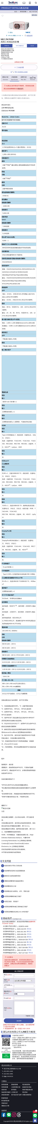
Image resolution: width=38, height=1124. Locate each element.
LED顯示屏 (14, 1092)
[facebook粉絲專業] (3, 1116)
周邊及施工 (4, 1103)
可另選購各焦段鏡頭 (7, 59)
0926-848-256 (21, 934)
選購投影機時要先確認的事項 (14, 881)
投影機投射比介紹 (10, 886)
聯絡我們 (20, 88)
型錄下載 (33, 78)
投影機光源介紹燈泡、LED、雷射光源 (16, 891)
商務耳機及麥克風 (27, 1089)
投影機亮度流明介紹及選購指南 (14, 871)
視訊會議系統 (26, 1084)
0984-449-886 (21, 945)
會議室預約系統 (26, 1087)
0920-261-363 (21, 931)
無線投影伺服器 (6, 1092)
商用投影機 (4, 1087)
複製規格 (34, 15)
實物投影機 (14, 1084)
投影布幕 (4, 1089)
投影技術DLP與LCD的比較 (13, 865)
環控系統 (24, 1092)
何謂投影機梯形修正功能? (12, 896)
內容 (5, 1008)
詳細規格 (14, 78)
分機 (15, 994)
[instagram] (14, 1116)
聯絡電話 (7, 991)
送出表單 (19, 1021)
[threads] (19, 1116)
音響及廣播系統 (26, 1094)
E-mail (6, 998)
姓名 (5, 974)
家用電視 (13, 1089)
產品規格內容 (16, 95)
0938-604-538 (21, 937)
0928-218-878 (21, 929)
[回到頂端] (35, 1120)
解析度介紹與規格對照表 (12, 876)
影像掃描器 (4, 1098)
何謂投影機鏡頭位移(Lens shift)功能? (16, 912)
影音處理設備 (5, 1100)
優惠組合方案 (5, 1105)
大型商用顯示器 (15, 1087)
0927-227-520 (23, 953)
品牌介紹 (24, 78)
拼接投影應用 (5, 1094)
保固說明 (29, 35)
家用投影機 (4, 1084)
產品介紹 (5, 78)
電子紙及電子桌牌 (16, 1094)
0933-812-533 (21, 942)
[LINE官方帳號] (9, 1116)
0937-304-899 (23, 947)
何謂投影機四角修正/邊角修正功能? (16, 906)
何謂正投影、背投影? (11, 901)
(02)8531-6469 (22, 72)
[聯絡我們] (24, 4)
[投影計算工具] (30, 4)
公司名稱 (7, 985)
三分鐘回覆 (20, 67)
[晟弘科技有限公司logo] (13, 4)
